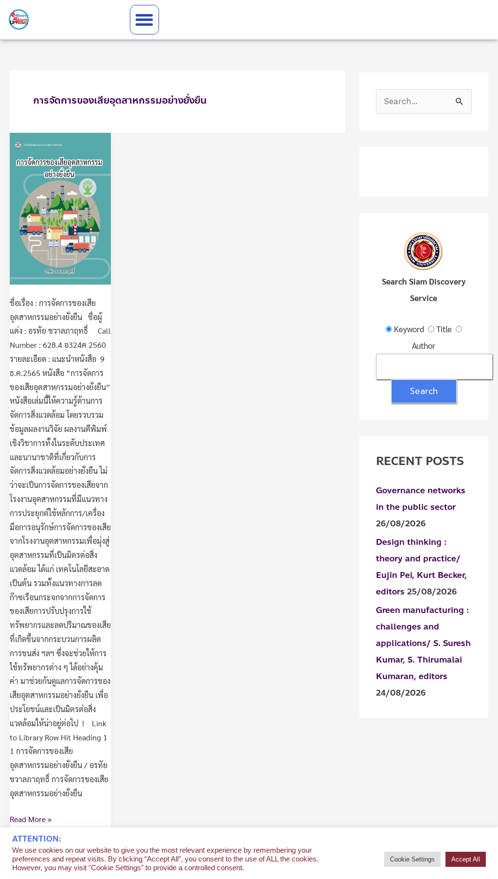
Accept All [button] (465, 859)
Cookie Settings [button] (412, 859)
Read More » (31, 818)
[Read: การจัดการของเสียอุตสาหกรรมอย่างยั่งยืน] (60, 207)
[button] (145, 20)
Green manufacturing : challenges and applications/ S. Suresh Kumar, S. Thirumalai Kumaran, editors (423, 643)
